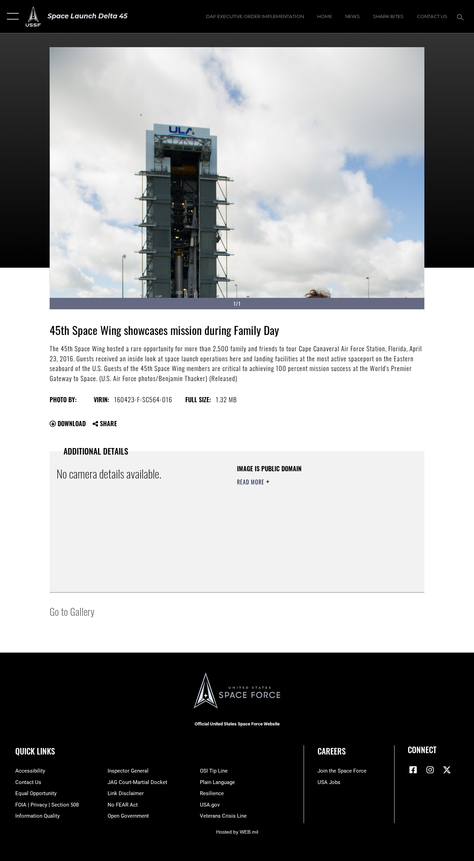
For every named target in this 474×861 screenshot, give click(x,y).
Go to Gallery (72, 611)
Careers (332, 751)
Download (71, 423)
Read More (251, 482)
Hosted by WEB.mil (237, 832)
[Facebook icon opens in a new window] (413, 770)
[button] (11, 16)
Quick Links (35, 751)
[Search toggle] (461, 16)
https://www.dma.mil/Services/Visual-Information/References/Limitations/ (318, 536)
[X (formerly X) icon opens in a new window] (447, 770)
